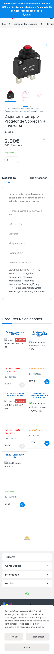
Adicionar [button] (45, 381)
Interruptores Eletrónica (25, 111)
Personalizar (38, 636)
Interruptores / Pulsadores (21, 280)
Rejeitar (14, 636)
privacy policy (37, 627)
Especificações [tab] (37, 178)
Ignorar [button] (27, 14)
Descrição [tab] (9, 178)
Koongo (39, 111)
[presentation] (51, 539)
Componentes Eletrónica (25, 24)
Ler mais (22, 385)
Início (4, 24)
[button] (46, 45)
